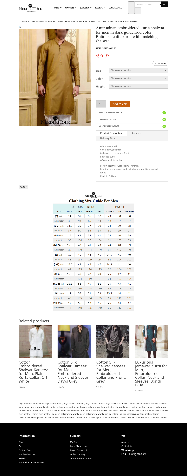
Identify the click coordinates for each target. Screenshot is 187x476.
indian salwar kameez (60, 407)
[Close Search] (138, 10)
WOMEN (69, 7)
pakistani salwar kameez (73, 414)
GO (164, 4)
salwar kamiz (82, 417)
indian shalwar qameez (143, 407)
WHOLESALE (115, 7)
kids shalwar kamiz (76, 410)
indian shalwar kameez (119, 407)
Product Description (111, 133)
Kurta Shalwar (36, 21)
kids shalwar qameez (96, 410)
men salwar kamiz (137, 410)
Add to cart (119, 104)
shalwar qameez (159, 417)
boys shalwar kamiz (95, 403)
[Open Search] (131, 7)
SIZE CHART (160, 63)
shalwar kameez (127, 417)
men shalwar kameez (157, 410)
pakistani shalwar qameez (31, 417)
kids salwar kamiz (35, 410)
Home (21, 21)
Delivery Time (107, 138)
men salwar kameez (117, 410)
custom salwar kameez (139, 403)
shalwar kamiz (143, 417)
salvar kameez (52, 417)
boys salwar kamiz (54, 403)
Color (99, 78)
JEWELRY (84, 7)
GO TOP (23, 187)
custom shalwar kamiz (38, 407)
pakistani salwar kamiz (97, 414)
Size (98, 70)
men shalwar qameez (49, 414)
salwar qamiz (95, 417)
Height (100, 86)
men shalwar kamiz (28, 414)
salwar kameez (67, 417)
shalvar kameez (111, 417)
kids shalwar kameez (55, 410)
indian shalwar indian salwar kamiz (89, 407)
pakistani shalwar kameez (121, 414)
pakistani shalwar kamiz (147, 414)
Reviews (136, 133)
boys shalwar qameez (116, 403)
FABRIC (99, 7)
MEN (56, 7)
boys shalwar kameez (74, 403)
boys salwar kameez (34, 403)
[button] (20, 27)
